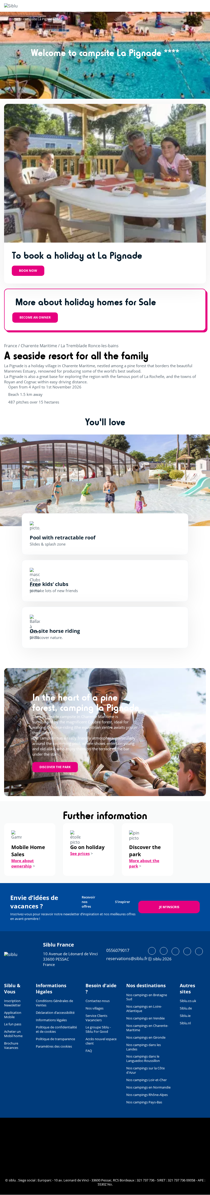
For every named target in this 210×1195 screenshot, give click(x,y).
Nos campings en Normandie (148, 1087)
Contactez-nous (98, 1000)
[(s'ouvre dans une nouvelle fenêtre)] (152, 951)
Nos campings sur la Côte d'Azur (145, 1070)
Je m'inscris (169, 907)
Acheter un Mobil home (13, 1033)
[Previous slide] (27, 480)
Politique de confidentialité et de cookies (56, 1029)
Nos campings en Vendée (145, 1018)
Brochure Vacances (11, 1045)
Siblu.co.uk (188, 1000)
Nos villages (94, 1008)
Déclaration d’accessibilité (55, 1012)
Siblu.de (186, 1008)
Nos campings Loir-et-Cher (146, 1080)
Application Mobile (12, 1014)
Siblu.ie (185, 1015)
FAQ (89, 1050)
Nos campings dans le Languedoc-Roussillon (143, 1058)
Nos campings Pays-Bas (144, 1102)
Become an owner (35, 317)
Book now (28, 270)
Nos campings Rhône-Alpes (147, 1094)
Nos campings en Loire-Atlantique (144, 1008)
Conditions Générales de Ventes (54, 1002)
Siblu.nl (185, 1023)
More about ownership (22, 863)
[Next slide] (183, 480)
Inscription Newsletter (12, 1002)
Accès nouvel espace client (101, 1041)
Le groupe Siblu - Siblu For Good (98, 1029)
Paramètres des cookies (54, 1046)
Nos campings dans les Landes (143, 1046)
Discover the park (55, 767)
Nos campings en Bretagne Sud (146, 997)
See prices (80, 853)
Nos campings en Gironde (145, 1037)
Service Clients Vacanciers (96, 1017)
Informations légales (51, 1020)
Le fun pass (12, 1024)
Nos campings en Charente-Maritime (147, 1027)
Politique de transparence (55, 1039)
